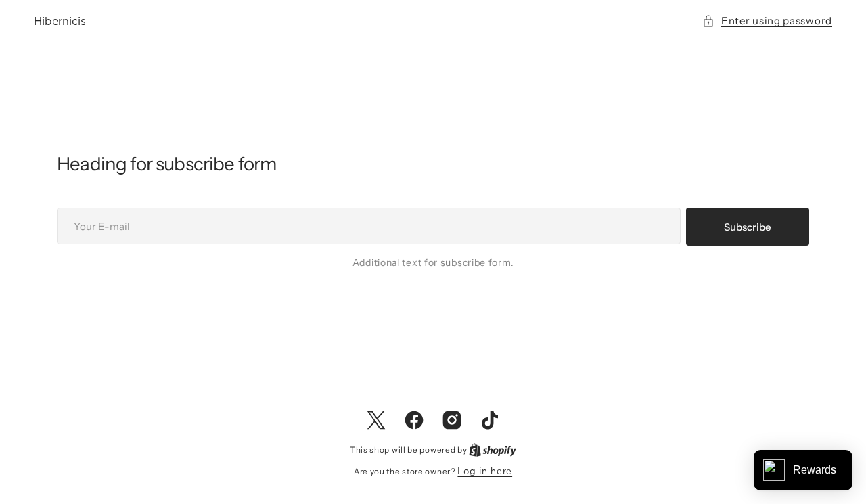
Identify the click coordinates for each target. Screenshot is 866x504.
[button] (767, 21)
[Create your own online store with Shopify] (492, 449)
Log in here (484, 471)
